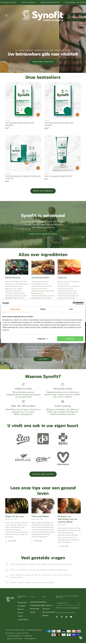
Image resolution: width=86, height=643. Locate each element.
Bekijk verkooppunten (23, 414)
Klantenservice (48, 612)
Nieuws (45, 615)
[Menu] (6, 15)
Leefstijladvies (36, 602)
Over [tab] (71, 309)
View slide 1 (36, 68)
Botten (21, 609)
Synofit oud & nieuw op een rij (43, 234)
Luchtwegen (23, 619)
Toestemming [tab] (15, 309)
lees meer (43, 359)
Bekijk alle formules (43, 191)
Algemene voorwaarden (15, 638)
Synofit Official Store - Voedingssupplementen (26, 630)
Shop (44, 602)
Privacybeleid (27, 636)
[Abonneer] (79, 603)
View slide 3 (49, 68)
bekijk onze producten (43, 61)
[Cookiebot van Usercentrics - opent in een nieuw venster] (74, 303)
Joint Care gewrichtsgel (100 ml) (58, 176)
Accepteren (70, 339)
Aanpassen (41, 339)
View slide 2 (43, 68)
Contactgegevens (30, 638)
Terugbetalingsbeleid (14, 636)
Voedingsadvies (36, 605)
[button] (68, 15)
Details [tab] (43, 309)
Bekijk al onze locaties (43, 474)
